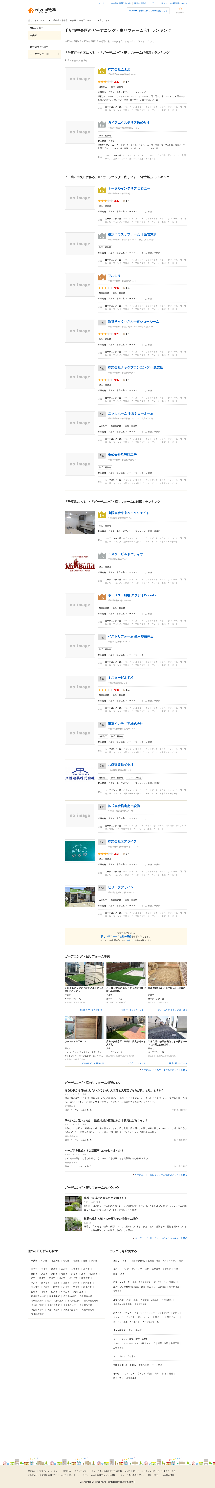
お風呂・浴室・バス (157, 1260)
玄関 (176, 1269)
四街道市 (87, 1283)
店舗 (130, 1330)
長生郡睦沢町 (53, 1305)
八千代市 (73, 1278)
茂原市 (44, 1274)
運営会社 (32, 1471)
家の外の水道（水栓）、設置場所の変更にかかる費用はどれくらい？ (106, 1120)
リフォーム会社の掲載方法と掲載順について (110, 1471)
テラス (176, 1313)
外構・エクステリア (122, 1313)
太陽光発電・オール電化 (124, 1365)
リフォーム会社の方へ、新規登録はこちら (148, 10)
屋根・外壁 (118, 1300)
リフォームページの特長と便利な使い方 (113, 3)
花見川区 (55, 1260)
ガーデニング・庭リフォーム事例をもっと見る (164, 1070)
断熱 (122, 1356)
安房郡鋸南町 (37, 1314)
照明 (171, 1373)
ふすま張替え (160, 1287)
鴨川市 (34, 1283)
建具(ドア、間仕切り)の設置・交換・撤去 (132, 1287)
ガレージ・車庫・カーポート (126, 1322)
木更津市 (75, 1269)
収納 (164, 1373)
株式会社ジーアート (136, 1063)
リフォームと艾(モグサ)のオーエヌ (171, 1010)
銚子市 (34, 1269)
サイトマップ (80, 1471)
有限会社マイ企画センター (92, 1010)
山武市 (54, 1292)
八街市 (46, 1287)
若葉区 (76, 1260)
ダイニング (137, 1269)
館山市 (64, 1269)
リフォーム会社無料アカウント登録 (99, 1475)
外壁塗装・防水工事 (150, 1300)
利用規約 (67, 1471)
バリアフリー (128, 1373)
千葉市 (34, 1260)
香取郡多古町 (86, 1296)
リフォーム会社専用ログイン (174, 3)
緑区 (85, 1260)
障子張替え (174, 1287)
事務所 (139, 1330)
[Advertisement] (79, 1414)
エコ (115, 1356)
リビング (124, 1269)
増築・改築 (163, 1343)
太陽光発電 (144, 1365)
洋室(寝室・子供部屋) (161, 1269)
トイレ (125, 1260)
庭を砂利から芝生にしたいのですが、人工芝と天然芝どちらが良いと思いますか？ (114, 1090)
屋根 (136, 1300)
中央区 (44, 1260)
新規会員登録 (140, 3)
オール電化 (157, 1365)
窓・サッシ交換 (145, 1373)
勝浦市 (42, 1278)
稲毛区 (66, 1260)
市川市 (44, 1269)
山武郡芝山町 (74, 1300)
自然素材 (131, 1356)
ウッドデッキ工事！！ (76, 1041)
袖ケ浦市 (35, 1287)
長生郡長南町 (53, 1310)
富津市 (66, 1283)
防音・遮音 (118, 1378)
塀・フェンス (144, 1317)
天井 (157, 1373)
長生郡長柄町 (37, 1310)
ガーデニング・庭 (151, 1322)
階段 (115, 1274)
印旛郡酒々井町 (38, 1296)
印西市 (56, 1287)
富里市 (76, 1287)
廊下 (122, 1274)
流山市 (62, 1278)
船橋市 (54, 1269)
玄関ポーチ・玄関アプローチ (166, 1317)
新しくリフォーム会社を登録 (161, 1475)
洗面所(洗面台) (138, 1260)
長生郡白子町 (86, 1305)
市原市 (52, 1278)
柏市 (33, 1278)
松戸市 (86, 1269)
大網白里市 (78, 1292)
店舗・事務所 (119, 1330)
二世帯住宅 (118, 1348)
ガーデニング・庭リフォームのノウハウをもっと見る (161, 1238)
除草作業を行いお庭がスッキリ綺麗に (166, 988)
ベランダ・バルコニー (145, 1313)
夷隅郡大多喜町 (70, 1310)
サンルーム (118, 1317)
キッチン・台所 (176, 1260)
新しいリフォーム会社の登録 (116, 936)
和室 (147, 1269)
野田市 (34, 1274)
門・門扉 (130, 1317)
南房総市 (87, 1287)
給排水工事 (131, 1378)
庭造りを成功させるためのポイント (105, 1197)
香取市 (44, 1292)
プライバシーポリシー (49, 1471)
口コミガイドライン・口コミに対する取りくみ (154, 1471)
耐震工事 (175, 1343)
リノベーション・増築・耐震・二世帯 (130, 1339)
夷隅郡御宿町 (88, 1310)
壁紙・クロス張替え (142, 1282)
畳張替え (117, 1291)
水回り (116, 1260)
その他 (116, 1373)
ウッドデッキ (164, 1313)
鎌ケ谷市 (45, 1283)
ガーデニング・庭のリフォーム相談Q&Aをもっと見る (161, 1175)
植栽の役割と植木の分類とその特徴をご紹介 (111, 1218)
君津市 (56, 1283)
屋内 (115, 1269)
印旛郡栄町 (54, 1296)
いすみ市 (65, 1292)
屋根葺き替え (141, 1304)
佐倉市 (64, 1274)
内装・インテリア (121, 1282)
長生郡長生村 (69, 1305)
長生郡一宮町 (37, 1305)
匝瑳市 (34, 1292)
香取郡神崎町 (69, 1296)
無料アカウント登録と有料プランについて (47, 1475)
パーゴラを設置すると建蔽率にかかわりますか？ (94, 1150)
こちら (128, 940)
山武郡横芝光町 (91, 1300)
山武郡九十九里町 (55, 1300)
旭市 (83, 1274)
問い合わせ (74, 1475)
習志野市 (93, 1274)
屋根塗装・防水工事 (122, 1304)
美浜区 (94, 1260)
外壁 (128, 1300)
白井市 (66, 1287)
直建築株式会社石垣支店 (93, 1063)
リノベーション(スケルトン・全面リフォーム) (134, 1343)
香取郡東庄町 (37, 1300)
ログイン (154, 3)
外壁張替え (167, 1300)
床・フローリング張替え (165, 1282)
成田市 (54, 1274)
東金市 (74, 1274)
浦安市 (76, 1283)
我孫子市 (85, 1278)
